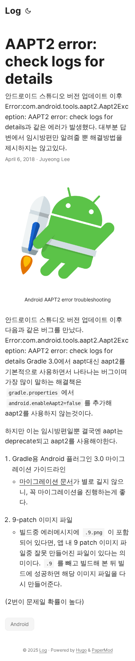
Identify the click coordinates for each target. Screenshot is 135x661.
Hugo (81, 650)
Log (13, 10)
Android (19, 624)
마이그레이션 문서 (46, 481)
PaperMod (102, 650)
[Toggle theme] (28, 11)
